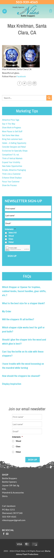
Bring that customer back (12, 139)
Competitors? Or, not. (10, 154)
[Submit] (49, 98)
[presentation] (17, 248)
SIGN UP (12, 256)
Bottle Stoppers (9, 478)
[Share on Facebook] (19, 83)
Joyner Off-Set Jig (10, 485)
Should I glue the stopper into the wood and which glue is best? (24, 341)
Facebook (21, 76)
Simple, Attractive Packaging (14, 169)
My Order (6, 311)
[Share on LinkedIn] (34, 83)
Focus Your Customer (10, 181)
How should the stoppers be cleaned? (21, 376)
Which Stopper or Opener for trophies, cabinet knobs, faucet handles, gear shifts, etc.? (24, 291)
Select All (13, 232)
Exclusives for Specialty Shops (15, 150)
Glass (11, 239)
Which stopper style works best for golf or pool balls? (23, 329)
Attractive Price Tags (10, 119)
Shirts (5, 496)
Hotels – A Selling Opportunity (14, 142)
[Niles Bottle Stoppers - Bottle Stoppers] (28, 11)
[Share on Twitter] (24, 83)
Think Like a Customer (11, 173)
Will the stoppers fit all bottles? (18, 319)
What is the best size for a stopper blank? (23, 303)
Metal (11, 242)
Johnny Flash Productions (27, 554)
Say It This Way (8, 123)
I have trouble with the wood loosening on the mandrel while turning (23, 366)
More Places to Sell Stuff (12, 131)
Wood (11, 236)
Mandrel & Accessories (13, 492)
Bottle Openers (9, 481)
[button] (4, 11)
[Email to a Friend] (29, 83)
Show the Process (9, 185)
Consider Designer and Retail (14, 146)
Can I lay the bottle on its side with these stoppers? (22, 353)
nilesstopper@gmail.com (13, 520)
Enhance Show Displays (12, 177)
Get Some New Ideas (10, 135)
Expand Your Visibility (11, 162)
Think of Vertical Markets (12, 158)
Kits (4, 488)
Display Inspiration (11, 384)
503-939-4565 (27, 2)
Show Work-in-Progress (11, 127)
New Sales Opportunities (12, 166)
